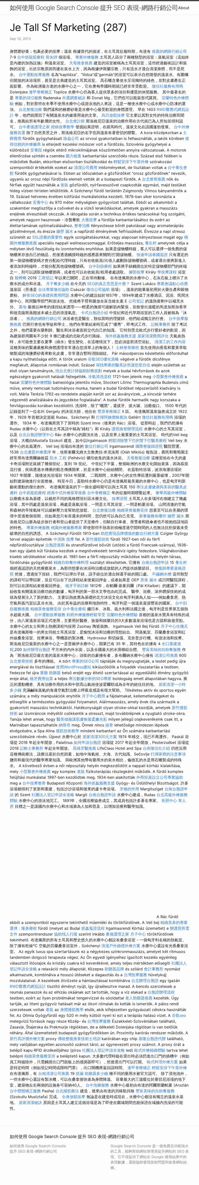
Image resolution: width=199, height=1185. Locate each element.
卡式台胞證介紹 (94, 312)
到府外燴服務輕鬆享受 (85, 614)
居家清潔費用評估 (152, 335)
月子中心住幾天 (174, 626)
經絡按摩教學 (62, 126)
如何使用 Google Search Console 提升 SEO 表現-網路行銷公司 (94, 7)
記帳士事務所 (31, 748)
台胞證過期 (55, 545)
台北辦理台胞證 (144, 980)
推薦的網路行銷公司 (169, 51)
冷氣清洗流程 (99, 376)
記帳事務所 (160, 324)
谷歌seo (179, 1015)
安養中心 (40, 202)
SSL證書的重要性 (47, 237)
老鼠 (64, 184)
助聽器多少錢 (96, 1073)
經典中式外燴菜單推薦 (66, 492)
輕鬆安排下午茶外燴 (131, 161)
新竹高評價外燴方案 (27, 1038)
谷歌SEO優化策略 (103, 359)
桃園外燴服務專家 (66, 527)
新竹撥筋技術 (97, 539)
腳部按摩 (137, 272)
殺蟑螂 (20, 277)
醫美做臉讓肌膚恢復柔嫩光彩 (82, 719)
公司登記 (136, 301)
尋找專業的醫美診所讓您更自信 (123, 364)
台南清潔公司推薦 (53, 1073)
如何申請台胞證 (87, 742)
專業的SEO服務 (28, 97)
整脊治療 (82, 225)
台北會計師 (75, 121)
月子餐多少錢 (57, 283)
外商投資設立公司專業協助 (159, 777)
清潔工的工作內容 (170, 341)
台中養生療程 (75, 608)
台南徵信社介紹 (156, 748)
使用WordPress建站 (73, 666)
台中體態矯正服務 (26, 1090)
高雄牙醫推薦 (84, 748)
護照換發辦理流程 (127, 428)
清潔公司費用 (85, 167)
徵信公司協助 (98, 289)
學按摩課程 (167, 272)
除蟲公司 (71, 138)
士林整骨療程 (127, 347)
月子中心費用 (93, 696)
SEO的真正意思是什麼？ (108, 283)
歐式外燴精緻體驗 (149, 1050)
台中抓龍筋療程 (31, 57)
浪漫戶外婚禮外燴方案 (121, 945)
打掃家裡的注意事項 (168, 754)
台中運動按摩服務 (35, 74)
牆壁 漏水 (64, 231)
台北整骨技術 (21, 661)
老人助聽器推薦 (138, 998)
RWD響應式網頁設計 (28, 986)
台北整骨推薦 (153, 179)
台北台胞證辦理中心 (36, 434)
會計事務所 (153, 968)
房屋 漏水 (148, 579)
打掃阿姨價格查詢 (111, 417)
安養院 (36, 150)
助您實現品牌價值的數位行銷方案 (130, 533)
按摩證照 (119, 498)
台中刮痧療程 (101, 266)
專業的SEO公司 (85, 661)
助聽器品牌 (114, 968)
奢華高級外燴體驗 (171, 492)
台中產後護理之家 (34, 126)
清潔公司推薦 (166, 655)
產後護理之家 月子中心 (126, 934)
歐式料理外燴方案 (163, 1061)
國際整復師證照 (149, 446)
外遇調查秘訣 (73, 97)
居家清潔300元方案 (100, 736)
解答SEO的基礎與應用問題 (46, 295)
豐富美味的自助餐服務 (161, 649)
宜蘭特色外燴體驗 (36, 382)
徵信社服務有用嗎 (167, 86)
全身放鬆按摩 (74, 1096)
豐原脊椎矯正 (110, 411)
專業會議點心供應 (172, 283)
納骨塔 (64, 725)
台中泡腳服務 (98, 1085)
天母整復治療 (138, 457)
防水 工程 (58, 457)
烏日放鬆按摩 (113, 115)
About (183, 7)
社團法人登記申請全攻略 (53, 794)
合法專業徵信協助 (53, 289)
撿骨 (109, 725)
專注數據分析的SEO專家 (90, 678)
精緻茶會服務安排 (132, 510)
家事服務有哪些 (152, 515)
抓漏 (79, 1073)
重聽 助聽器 (50, 672)
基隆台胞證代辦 (152, 1038)
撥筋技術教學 (68, 730)
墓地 (22, 306)
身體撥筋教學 (71, 1009)
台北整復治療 (30, 109)
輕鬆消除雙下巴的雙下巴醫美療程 (137, 440)
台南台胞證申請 (155, 562)
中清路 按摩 (63, 539)
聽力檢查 (73, 155)
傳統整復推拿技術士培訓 (80, 1038)
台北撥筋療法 (67, 1090)
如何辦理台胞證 (36, 649)
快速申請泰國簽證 (152, 254)
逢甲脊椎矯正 (41, 92)
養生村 (151, 243)
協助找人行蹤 (65, 934)
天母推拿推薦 (80, 62)
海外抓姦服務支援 (120, 335)
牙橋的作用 (129, 788)
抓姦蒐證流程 (93, 928)
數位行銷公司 (96, 446)
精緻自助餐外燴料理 (72, 562)
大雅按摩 (89, 219)
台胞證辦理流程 (161, 992)
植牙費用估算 (41, 678)
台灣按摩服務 (136, 974)
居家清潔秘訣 (30, 1102)
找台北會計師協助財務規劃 (78, 370)
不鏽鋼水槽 (161, 574)
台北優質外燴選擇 (35, 452)
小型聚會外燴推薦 (167, 376)
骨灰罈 (51, 57)
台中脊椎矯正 (99, 492)
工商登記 (45, 277)
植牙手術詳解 (77, 585)
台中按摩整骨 (34, 783)
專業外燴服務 (87, 57)
